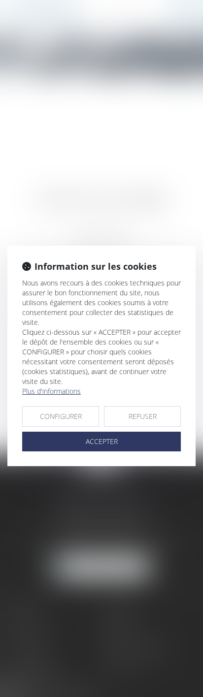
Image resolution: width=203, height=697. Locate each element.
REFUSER (143, 416)
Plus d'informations (51, 391)
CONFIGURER (61, 416)
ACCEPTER (102, 441)
